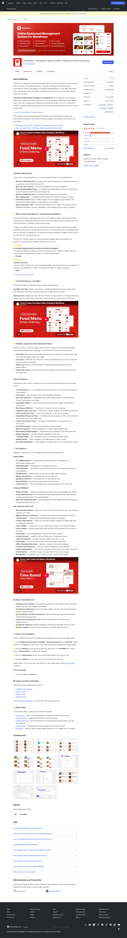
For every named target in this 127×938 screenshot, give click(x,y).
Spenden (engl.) (81, 914)
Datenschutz (10, 917)
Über (8, 909)
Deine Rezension (89, 148)
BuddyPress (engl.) (105, 917)
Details (17, 71)
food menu (110, 105)
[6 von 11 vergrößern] (76, 756)
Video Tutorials (20, 692)
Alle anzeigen (109, 148)
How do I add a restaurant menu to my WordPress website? (32, 833)
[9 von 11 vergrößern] (76, 772)
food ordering (102, 108)
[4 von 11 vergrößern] (32, 756)
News (8, 912)
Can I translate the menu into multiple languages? (28, 866)
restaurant (110, 108)
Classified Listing (21, 718)
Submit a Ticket (21, 697)
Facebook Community (26, 701)
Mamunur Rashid (55, 891)
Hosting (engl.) (11, 914)
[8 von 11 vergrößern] (54, 772)
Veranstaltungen (80, 912)
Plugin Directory (11, 8)
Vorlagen (32, 917)
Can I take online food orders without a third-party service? (32, 839)
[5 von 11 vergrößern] (54, 756)
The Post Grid (20, 715)
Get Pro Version (37, 112)
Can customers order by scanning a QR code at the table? (32, 850)
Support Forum (20, 694)
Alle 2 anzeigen (109, 101)
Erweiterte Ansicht (89, 117)
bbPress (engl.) (104, 914)
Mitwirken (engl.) (81, 909)
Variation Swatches (22, 721)
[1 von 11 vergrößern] (32, 741)
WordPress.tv (57, 917)
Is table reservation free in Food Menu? (26, 844)
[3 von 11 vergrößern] (76, 741)
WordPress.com (104, 909)
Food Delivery (102, 105)
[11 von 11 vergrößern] (54, 787)
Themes (32, 912)
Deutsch (25, 927)
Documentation (25, 112)
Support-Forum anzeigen (91, 165)
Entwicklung (50, 71)
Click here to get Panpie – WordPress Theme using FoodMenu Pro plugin (39, 128)
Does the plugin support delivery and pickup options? (30, 855)
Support (111, 71)
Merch (78, 917)
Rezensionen (28, 71)
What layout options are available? (24, 872)
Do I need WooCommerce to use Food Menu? (28, 828)
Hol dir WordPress (118, 3)
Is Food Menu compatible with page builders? (27, 861)
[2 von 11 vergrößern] (54, 741)
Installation (39, 71)
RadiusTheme (30, 64)
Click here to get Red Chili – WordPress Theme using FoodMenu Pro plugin (39, 125)
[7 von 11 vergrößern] (32, 772)
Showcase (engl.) (35, 909)
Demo (17, 112)
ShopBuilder (19, 728)
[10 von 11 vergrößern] (32, 787)
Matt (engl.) (103, 912)
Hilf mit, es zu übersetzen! (79, 13)
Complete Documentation (24, 689)
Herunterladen (108, 62)
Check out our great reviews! (25, 274)
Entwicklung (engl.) (58, 914)
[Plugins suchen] (25, 19)
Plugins (32, 914)
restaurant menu (109, 112)
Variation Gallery (21, 726)
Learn (54, 909)
